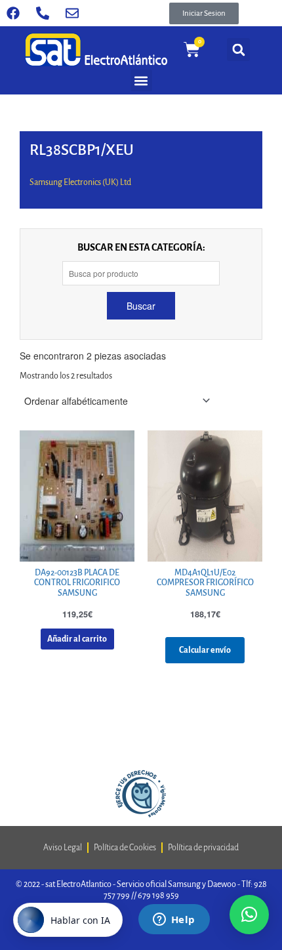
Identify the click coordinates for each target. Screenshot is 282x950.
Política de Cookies (125, 847)
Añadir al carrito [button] (77, 639)
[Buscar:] (141, 273)
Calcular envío (205, 650)
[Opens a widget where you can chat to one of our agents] (174, 920)
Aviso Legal (62, 847)
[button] (204, 13)
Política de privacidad (203, 847)
